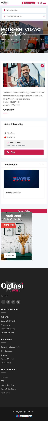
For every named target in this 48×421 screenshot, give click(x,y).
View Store (11, 133)
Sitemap (4, 355)
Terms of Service (7, 359)
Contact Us (5, 393)
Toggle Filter (24, 211)
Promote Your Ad (7, 333)
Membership (5, 325)
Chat (12, 152)
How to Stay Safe (7, 385)
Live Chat (4, 377)
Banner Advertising (8, 329)
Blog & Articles (6, 351)
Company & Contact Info (10, 347)
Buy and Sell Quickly (8, 321)
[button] (40, 164)
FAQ (2, 381)
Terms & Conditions (8, 389)
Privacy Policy (6, 363)
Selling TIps (5, 317)
